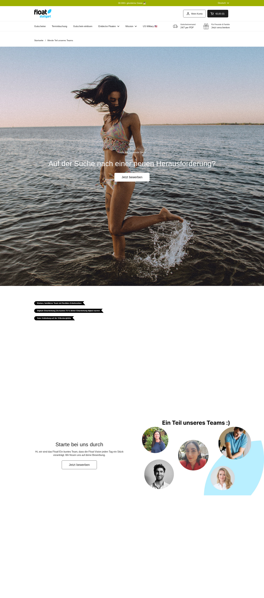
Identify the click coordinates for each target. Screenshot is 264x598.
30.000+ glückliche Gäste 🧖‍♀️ (132, 3)
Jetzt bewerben (132, 177)
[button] (217, 13)
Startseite (38, 40)
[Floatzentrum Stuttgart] (42, 13)
